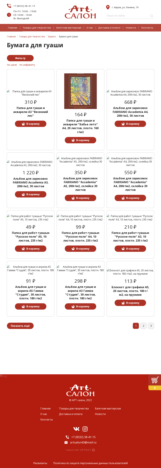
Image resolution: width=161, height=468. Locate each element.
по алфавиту (27, 64)
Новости (131, 27)
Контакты (147, 27)
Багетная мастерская (68, 27)
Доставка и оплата (109, 27)
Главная (12, 27)
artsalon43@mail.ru (83, 442)
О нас (89, 27)
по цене (12, 64)
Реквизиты (40, 463)
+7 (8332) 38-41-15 (24, 5)
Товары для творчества (36, 27)
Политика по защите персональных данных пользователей (90, 463)
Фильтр (20, 58)
